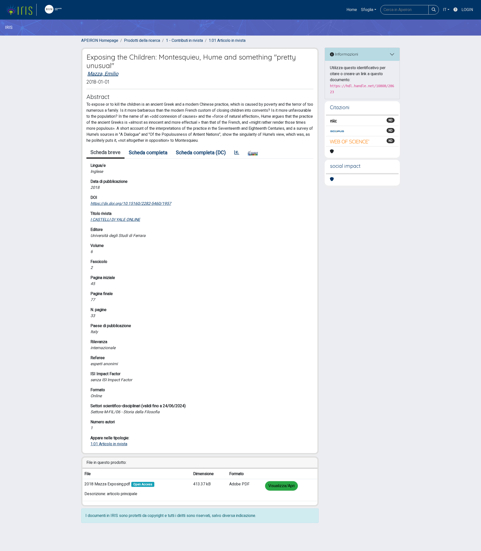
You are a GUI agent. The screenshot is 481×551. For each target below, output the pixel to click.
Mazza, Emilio (102, 73)
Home (351, 10)
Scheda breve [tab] (105, 152)
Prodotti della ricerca (142, 41)
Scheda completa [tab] (148, 152)
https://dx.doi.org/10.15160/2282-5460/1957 (130, 204)
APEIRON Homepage (99, 41)
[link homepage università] (54, 10)
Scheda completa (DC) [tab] (201, 152)
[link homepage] (21, 10)
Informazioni (346, 54)
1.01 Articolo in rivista (227, 41)
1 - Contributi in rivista (184, 41)
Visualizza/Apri (281, 486)
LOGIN (467, 10)
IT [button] (444, 10)
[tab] (237, 153)
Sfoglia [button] (367, 10)
